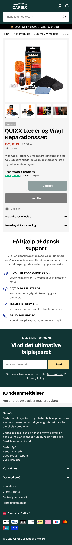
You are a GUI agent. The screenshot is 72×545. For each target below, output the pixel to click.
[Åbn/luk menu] (5, 6)
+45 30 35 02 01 (38, 320)
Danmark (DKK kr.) (19, 513)
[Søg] (64, 17)
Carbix (17, 538)
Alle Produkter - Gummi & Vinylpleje (36, 33)
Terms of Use (55, 374)
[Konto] (60, 6)
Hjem (6, 33)
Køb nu (36, 198)
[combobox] (36, 17)
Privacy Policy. (36, 378)
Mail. (58, 320)
